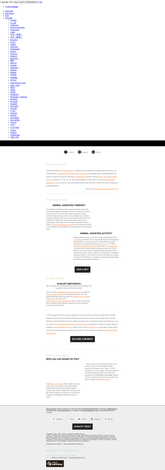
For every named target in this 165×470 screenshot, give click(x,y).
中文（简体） (16, 34)
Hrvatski (13, 40)
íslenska (13, 70)
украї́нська (15, 135)
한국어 (13, 80)
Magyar (13, 63)
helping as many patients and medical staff (72, 174)
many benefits (79, 177)
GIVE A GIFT (82, 269)
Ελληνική (14, 58)
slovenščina (15, 120)
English (13, 20)
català (12, 32)
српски (13, 122)
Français (13, 54)
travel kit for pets (57, 384)
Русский (14, 101)
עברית (12, 111)
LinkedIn (98, 152)
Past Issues (9, 13)
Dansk (13, 44)
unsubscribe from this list (54, 443)
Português (14, 94)
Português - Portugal (18, 97)
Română (13, 99)
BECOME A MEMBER (82, 339)
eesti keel (14, 47)
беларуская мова (17, 27)
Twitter (11, 7)
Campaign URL (6, 2)
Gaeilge (13, 65)
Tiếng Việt (14, 137)
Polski (12, 92)
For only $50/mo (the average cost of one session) (72, 324)
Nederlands (15, 49)
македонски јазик (18, 83)
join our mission (94, 327)
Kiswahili (14, 106)
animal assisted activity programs (85, 246)
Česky (12, 42)
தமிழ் (12, 125)
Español (13, 104)
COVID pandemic (67, 171)
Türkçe (13, 130)
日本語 (13, 75)
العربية (13, 23)
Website (110, 419)
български (14, 30)
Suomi (13, 51)
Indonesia (14, 67)
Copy (40, 2)
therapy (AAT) (102, 177)
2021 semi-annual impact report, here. (105, 189)
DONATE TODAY (82, 426)
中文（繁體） (16, 37)
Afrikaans (14, 25)
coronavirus (77, 240)
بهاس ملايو (14, 85)
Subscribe (9, 11)
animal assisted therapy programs (63, 225)
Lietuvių (13, 113)
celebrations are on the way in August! (70, 292)
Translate (9, 18)
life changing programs (64, 327)
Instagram (85, 152)
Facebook (71, 152)
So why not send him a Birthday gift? (59, 301)
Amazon (107, 379)
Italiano (13, 72)
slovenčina (14, 118)
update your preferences (59, 457)
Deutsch (13, 56)
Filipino (13, 132)
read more (102, 244)
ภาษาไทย (14, 127)
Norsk (12, 90)
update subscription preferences (73, 443)
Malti (12, 87)
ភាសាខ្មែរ (13, 78)
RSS (7, 16)
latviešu (13, 115)
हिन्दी (12, 61)
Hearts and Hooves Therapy (56, 294)
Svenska (13, 108)
